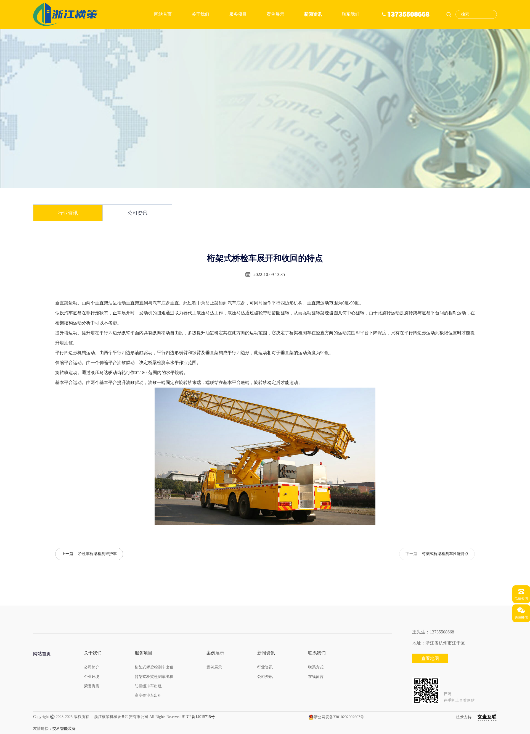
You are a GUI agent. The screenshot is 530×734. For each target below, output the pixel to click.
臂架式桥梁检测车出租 (154, 677)
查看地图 (430, 658)
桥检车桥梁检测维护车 (97, 554)
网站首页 (163, 14)
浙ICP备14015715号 (198, 717)
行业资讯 (68, 213)
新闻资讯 (313, 14)
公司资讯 (137, 213)
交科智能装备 (64, 729)
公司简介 (91, 667)
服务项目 (238, 14)
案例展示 (275, 14)
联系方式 (316, 667)
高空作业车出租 (148, 695)
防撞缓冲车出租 (148, 686)
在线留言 (316, 677)
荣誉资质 (91, 686)
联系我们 (350, 14)
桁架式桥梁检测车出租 (154, 667)
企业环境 (91, 677)
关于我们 (200, 14)
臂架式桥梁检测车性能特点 (445, 554)
